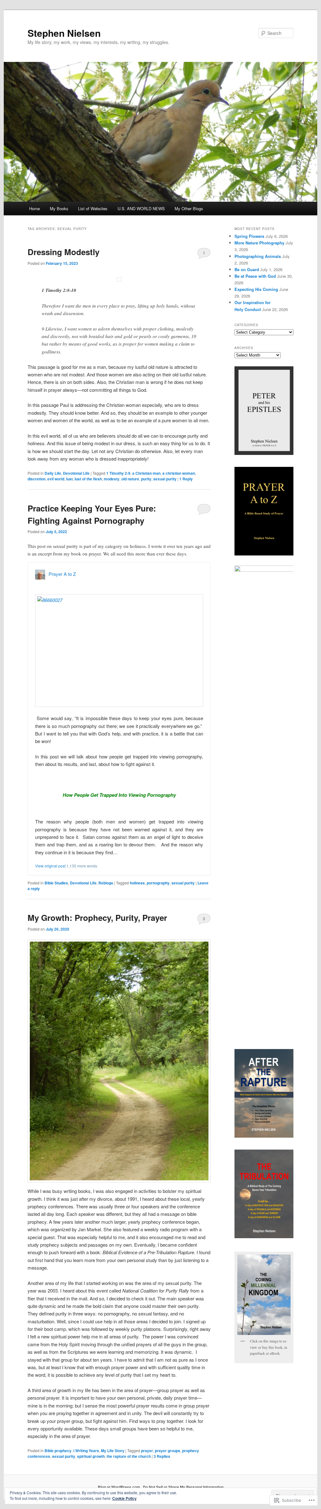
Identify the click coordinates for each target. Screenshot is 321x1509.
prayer (147, 1450)
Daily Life (53, 473)
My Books (59, 208)
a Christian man (146, 473)
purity (146, 479)
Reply (186, 479)
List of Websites (93, 208)
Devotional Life (76, 473)
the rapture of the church (129, 1456)
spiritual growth (91, 1456)
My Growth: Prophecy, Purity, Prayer (97, 917)
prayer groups (167, 1450)
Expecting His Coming (256, 289)
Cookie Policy (124, 1498)
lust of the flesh (88, 479)
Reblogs (105, 883)
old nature (130, 479)
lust (69, 479)
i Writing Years (86, 1450)
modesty (111, 479)
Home (34, 208)
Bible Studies (56, 883)
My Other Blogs (189, 208)
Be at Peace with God (255, 276)
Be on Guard (246, 269)
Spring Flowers (249, 236)
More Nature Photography (259, 243)
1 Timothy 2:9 (118, 473)
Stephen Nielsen (64, 33)
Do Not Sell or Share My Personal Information (183, 1487)
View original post (50, 865)
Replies (162, 1456)
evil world (55, 479)
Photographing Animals (257, 256)
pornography (158, 883)
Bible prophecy (58, 1450)
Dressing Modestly (63, 252)
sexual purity (164, 479)
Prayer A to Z (62, 574)
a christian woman (178, 473)
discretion (36, 479)
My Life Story (112, 1450)
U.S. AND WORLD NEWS (141, 208)
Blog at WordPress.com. (119, 1487)
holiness (137, 883)
